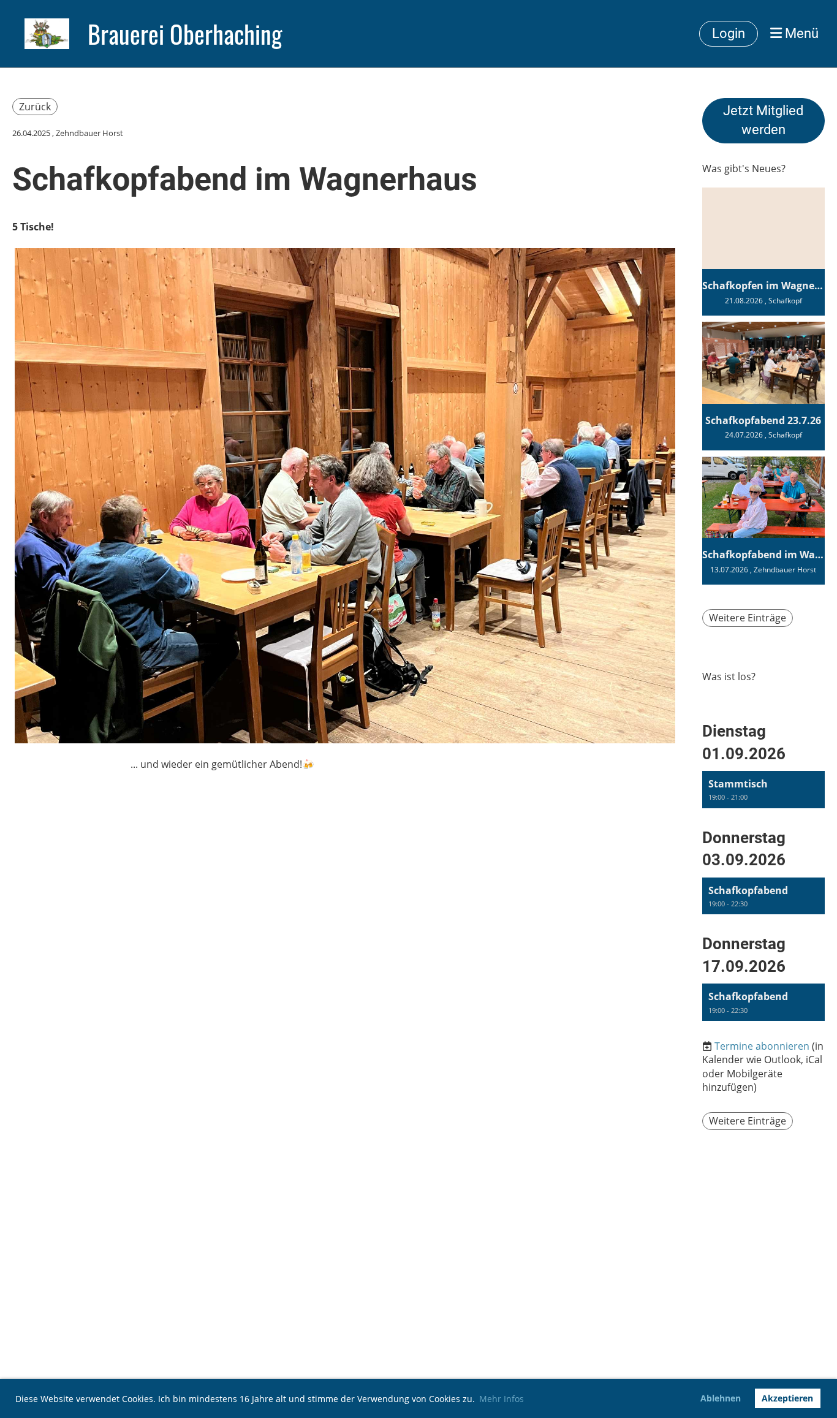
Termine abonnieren (761, 1046)
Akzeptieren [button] (787, 1398)
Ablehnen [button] (720, 1398)
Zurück (35, 106)
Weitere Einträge (747, 617)
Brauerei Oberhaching (185, 34)
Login (728, 33)
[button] (763, 789)
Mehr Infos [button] (501, 1399)
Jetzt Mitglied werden (763, 120)
